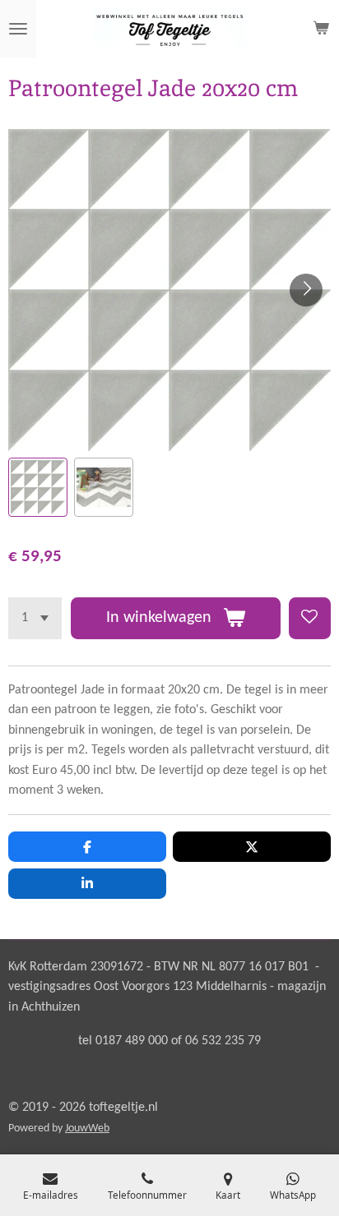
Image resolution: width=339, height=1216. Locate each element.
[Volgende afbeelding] (306, 290)
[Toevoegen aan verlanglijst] (310, 618)
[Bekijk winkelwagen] (321, 29)
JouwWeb (87, 1128)
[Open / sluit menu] (18, 29)
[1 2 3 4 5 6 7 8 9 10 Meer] (35, 618)
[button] (37, 487)
